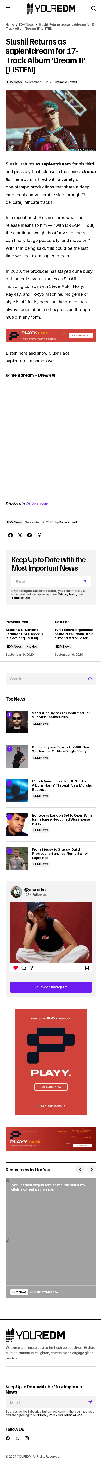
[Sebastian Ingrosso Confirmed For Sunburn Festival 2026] (17, 722)
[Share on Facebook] (10, 535)
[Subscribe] (85, 581)
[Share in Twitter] (20, 535)
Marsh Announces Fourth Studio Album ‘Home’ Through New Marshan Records (63, 785)
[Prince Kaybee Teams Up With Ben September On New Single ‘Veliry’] (17, 756)
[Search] (91, 679)
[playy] (51, 335)
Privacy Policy (67, 594)
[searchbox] (46, 678)
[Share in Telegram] (29, 535)
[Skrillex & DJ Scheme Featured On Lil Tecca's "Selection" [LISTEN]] (28, 638)
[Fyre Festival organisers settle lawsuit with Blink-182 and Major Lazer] (73, 638)
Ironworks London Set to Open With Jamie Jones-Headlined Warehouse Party (62, 819)
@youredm (35, 889)
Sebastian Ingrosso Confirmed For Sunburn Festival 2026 (61, 715)
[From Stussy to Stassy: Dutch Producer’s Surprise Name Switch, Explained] (17, 858)
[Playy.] (51, 1139)
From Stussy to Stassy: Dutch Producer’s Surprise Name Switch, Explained (61, 853)
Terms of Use (20, 597)
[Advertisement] (51, 1062)
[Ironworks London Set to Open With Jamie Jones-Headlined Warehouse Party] (17, 824)
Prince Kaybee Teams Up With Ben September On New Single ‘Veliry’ (60, 749)
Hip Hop (32, 646)
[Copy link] (39, 535)
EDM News (26, 24)
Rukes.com (37, 503)
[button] (8, 8)
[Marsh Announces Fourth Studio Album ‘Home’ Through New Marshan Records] (17, 790)
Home (10, 24)
